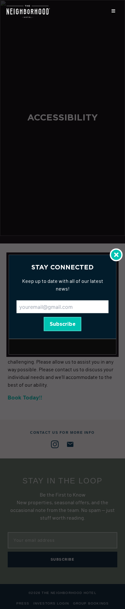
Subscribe (63, 323)
